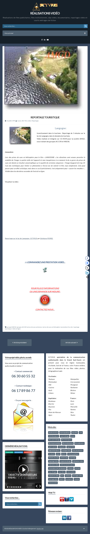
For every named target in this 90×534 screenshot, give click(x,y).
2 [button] (9, 487)
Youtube (76, 479)
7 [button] (18, 487)
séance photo (71, 472)
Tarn (62, 475)
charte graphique (65, 432)
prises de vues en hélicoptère (51, 327)
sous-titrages (53, 472)
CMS (80, 432)
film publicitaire (79, 443)
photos (64, 454)
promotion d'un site (67, 327)
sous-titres (61, 472)
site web (77, 468)
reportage (72, 457)
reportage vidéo (53, 461)
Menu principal (9, 33)
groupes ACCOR (21, 327)
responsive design (65, 461)
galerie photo (52, 447)
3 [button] (11, 487)
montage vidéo (66, 450)
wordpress (69, 479)
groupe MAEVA (11, 327)
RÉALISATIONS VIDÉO (45, 13)
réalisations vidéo (78, 461)
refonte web (64, 457)
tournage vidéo (53, 479)
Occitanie (51, 454)
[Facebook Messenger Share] (87, 263)
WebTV (62, 479)
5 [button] (15, 487)
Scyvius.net (40, 528)
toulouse (68, 475)
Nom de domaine (78, 450)
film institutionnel (68, 443)
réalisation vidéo (53, 465)
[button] (36, 486)
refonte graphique (73, 454)
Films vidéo (27, 121)
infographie (61, 447)
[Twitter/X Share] (87, 268)
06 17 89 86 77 (23, 390)
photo (58, 454)
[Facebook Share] (87, 258)
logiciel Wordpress (54, 450)
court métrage (64, 436)
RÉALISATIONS (18, 452)
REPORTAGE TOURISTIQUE (45, 117)
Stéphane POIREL (46, 238)
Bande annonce (53, 432)
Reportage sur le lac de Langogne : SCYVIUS (21, 238)
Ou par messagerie (23, 400)
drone (72, 436)
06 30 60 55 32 (23, 376)
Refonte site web (53, 457)
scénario (70, 468)
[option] (23, 470)
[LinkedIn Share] (87, 273)
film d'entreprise (66, 439)
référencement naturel (67, 465)
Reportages (35, 121)
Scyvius (19, 121)
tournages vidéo (77, 475)
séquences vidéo (54, 475)
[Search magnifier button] (86, 26)
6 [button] (17, 487)
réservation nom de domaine (57, 468)
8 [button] (20, 487)
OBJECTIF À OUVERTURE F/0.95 (22, 476)
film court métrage (54, 439)
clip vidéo (74, 432)
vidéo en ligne (16, 329)
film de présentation (55, 443)
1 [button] (7, 487)
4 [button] (13, 487)
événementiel (53, 483)
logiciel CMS (70, 447)
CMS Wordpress (53, 436)
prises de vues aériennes (34, 327)
